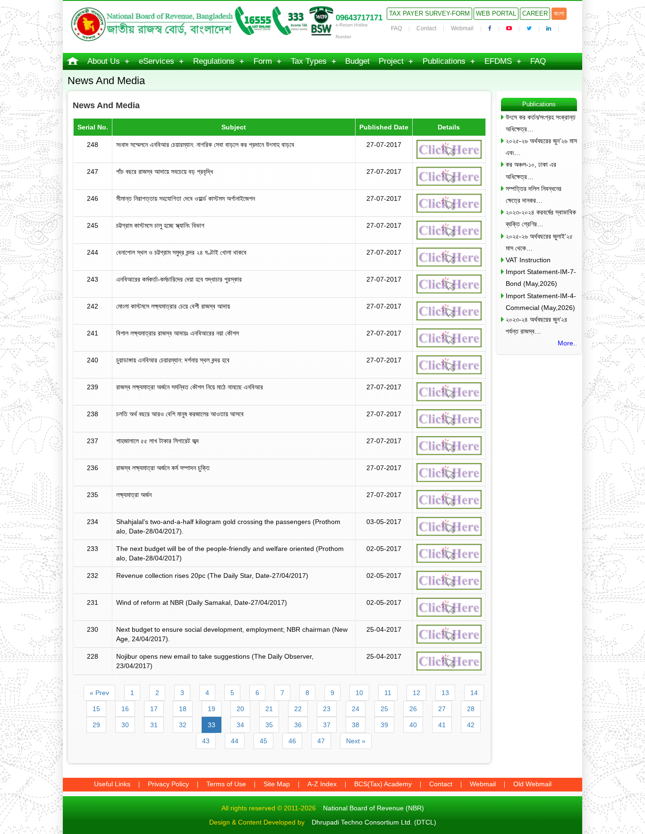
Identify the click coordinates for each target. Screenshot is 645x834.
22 (298, 709)
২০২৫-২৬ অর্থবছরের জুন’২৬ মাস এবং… (541, 146)
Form (263, 61)
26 (413, 709)
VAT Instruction (528, 260)
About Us (103, 61)
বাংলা (559, 13)
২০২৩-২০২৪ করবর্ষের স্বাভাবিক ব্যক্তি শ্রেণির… (541, 218)
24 (355, 709)
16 (125, 709)
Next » (355, 741)
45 (263, 741)
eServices (156, 61)
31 (154, 725)
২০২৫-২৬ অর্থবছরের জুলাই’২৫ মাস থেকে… (539, 242)
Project (391, 61)
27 (442, 709)
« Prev (99, 692)
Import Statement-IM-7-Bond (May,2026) (541, 277)
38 (355, 725)
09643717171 (359, 17)
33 (211, 725)
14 (474, 692)
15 (96, 709)
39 (384, 725)
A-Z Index (322, 784)
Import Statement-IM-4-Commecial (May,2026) (541, 301)
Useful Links (112, 784)
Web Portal (496, 13)
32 (183, 725)
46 (292, 741)
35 (269, 725)
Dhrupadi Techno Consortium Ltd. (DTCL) (374, 822)
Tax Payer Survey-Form (429, 13)
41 (442, 725)
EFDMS (498, 61)
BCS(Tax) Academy (383, 784)
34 (240, 725)
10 (359, 692)
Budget (357, 61)
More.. (567, 343)
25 (384, 709)
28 (471, 709)
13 (445, 692)
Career (535, 13)
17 (154, 709)
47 (321, 741)
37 (327, 725)
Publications (444, 61)
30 (125, 725)
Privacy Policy (168, 784)
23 (327, 709)
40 (413, 725)
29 (96, 725)
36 (298, 725)
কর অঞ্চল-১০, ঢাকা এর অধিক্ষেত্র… (531, 170)
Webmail (462, 28)
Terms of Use (226, 784)
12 (416, 692)
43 (206, 741)
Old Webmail (532, 784)
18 (183, 709)
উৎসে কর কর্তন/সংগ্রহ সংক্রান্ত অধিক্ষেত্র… (541, 123)
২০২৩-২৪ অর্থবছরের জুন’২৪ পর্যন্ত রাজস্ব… (537, 325)
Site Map (276, 784)
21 (269, 709)
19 (211, 709)
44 (234, 741)
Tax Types (309, 61)
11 (387, 692)
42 (471, 725)
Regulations (214, 61)
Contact (426, 28)
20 (240, 709)
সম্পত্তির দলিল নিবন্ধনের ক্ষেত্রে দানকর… (533, 194)
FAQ (396, 28)
